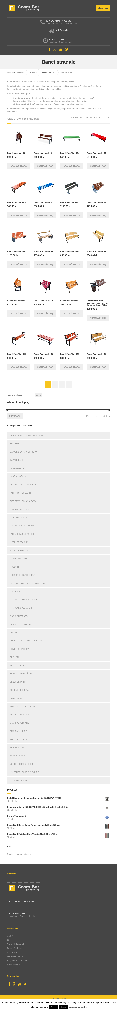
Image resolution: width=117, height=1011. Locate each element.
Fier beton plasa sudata (23, 501)
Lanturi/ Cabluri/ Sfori (22, 534)
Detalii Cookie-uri (15, 948)
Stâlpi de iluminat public (24, 600)
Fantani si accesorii (20, 493)
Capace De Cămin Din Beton (24, 452)
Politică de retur (14, 964)
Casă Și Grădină (18, 476)
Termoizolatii (17, 748)
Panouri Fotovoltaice (21, 624)
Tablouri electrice (20, 739)
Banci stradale (19, 559)
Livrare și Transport (16, 956)
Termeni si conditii (15, 944)
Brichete (14, 444)
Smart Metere (17, 698)
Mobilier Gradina (19, 542)
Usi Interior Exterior (21, 764)
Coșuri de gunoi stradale (25, 575)
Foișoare (16, 591)
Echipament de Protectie (23, 485)
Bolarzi (15, 567)
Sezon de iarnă (18, 682)
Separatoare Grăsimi (21, 674)
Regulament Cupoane (17, 960)
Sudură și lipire (18, 731)
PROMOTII (14, 657)
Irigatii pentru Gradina (22, 526)
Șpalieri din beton (19, 715)
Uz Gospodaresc (19, 780)
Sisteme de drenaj (20, 690)
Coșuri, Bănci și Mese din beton (28, 583)
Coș (9, 940)
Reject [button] (63, 1007)
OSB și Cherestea (19, 616)
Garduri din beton (19, 509)
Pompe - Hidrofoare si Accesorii (27, 641)
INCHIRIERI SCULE (18, 518)
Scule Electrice (18, 665)
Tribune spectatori (21, 608)
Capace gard (16, 460)
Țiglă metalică (17, 756)
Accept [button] (54, 1007)
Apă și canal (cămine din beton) (26, 435)
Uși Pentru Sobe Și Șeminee (24, 772)
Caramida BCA (17, 468)
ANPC (10, 936)
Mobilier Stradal (19, 550)
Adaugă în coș (18, 166)
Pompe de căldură (19, 649)
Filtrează (14, 416)
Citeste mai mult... (78, 1007)
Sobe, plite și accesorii (22, 706)
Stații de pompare (19, 723)
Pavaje (13, 633)
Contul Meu (12, 952)
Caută (38, 395)
